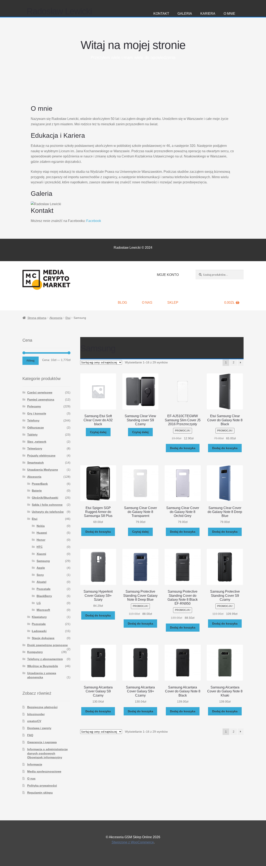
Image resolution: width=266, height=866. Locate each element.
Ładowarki (39, 631)
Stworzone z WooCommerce (133, 842)
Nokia (41, 525)
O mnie (229, 13)
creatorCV (34, 721)
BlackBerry (44, 596)
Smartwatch (35, 462)
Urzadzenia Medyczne (42, 469)
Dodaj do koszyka (182, 448)
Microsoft (43, 609)
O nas (147, 302)
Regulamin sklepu (40, 792)
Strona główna (36, 317)
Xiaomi (41, 553)
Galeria (184, 13)
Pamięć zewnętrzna (40, 399)
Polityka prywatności (42, 785)
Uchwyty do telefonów (48, 511)
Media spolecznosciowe (44, 771)
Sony (40, 574)
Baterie (37, 490)
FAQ (30, 735)
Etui (67, 317)
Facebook (93, 221)
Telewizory (34, 448)
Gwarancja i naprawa (42, 742)
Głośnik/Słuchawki (45, 497)
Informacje (34, 764)
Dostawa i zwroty (39, 728)
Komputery (35, 652)
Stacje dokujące (43, 638)
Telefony (33, 420)
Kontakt (161, 13)
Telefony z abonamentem (45, 659)
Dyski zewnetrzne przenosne (47, 645)
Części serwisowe (39, 392)
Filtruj (30, 360)
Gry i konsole (36, 413)
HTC (40, 546)
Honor (41, 539)
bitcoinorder (36, 714)
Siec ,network (36, 441)
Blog (122, 302)
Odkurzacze (35, 427)
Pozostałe (43, 589)
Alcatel (41, 581)
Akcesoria (55, 317)
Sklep (172, 302)
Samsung (43, 561)
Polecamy (34, 406)
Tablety (32, 434)
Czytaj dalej (98, 432)
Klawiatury (39, 617)
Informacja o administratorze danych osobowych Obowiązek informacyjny (47, 753)
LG (39, 603)
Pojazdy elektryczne (41, 455)
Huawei (42, 532)
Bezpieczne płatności (42, 707)
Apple (41, 567)
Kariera (207, 13)
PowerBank (40, 483)
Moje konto (168, 274)
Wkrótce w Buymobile (42, 666)
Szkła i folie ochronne (47, 504)
